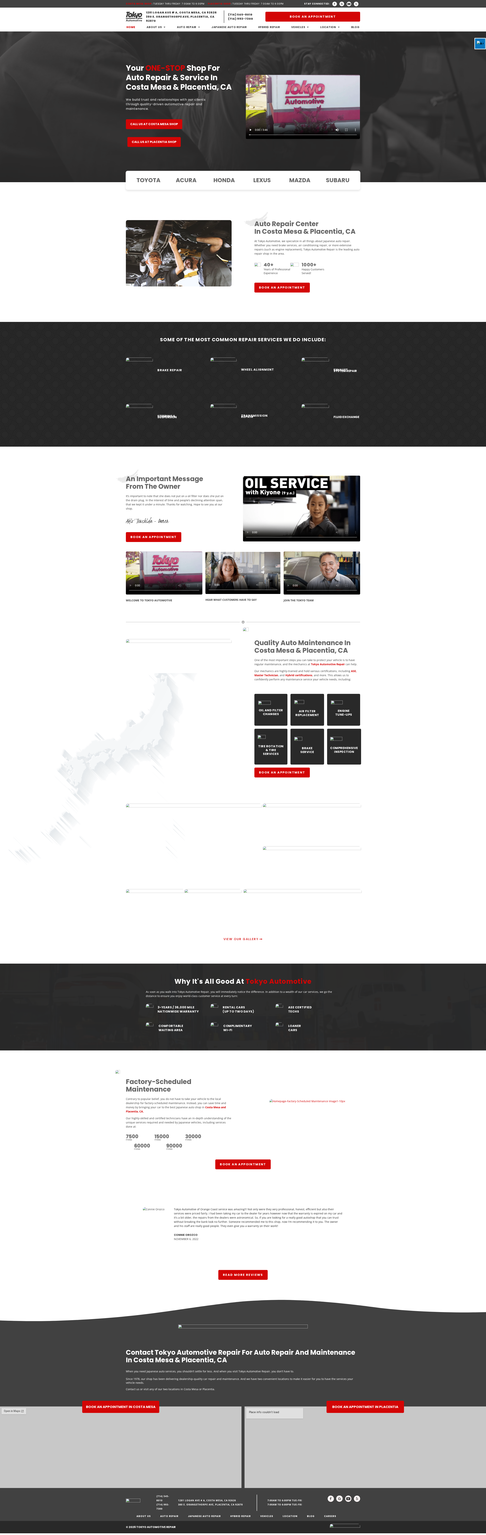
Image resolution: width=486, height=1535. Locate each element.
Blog (355, 27)
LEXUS (262, 180)
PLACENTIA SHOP (219, 3)
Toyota (148, 180)
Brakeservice (307, 750)
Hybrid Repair (269, 27)
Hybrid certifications (298, 675)
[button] (129, 1226)
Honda (224, 180)
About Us (154, 27)
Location (328, 27)
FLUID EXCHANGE (346, 417)
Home (130, 27)
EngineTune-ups (343, 713)
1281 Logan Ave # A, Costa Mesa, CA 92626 (207, 1500)
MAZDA (299, 180)
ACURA (186, 180)
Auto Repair (186, 27)
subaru (337, 180)
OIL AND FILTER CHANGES (271, 712)
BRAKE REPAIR (169, 370)
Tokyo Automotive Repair (328, 664)
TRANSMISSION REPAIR (254, 416)
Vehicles (298, 27)
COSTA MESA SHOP (139, 3)
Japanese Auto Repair (229, 27)
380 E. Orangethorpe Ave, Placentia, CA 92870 (210, 1504)
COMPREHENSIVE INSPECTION (344, 750)
